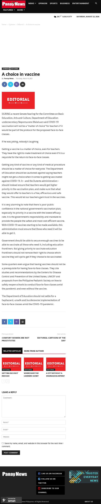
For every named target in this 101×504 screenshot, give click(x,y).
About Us (89, 501)
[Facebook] (4, 84)
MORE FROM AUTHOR (34, 351)
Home (4, 24)
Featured (8, 10)
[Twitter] (10, 84)
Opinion (42, 3)
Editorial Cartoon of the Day (51, 339)
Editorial (20, 24)
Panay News (9, 78)
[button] (96, 3)
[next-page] (7, 381)
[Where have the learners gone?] (33, 364)
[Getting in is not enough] (11, 364)
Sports (53, 3)
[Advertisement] (50, 45)
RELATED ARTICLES (12, 351)
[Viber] (16, 84)
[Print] (22, 84)
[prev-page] (3, 381)
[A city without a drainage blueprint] (55, 364)
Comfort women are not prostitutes (15, 339)
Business (65, 3)
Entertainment (80, 3)
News (31, 3)
